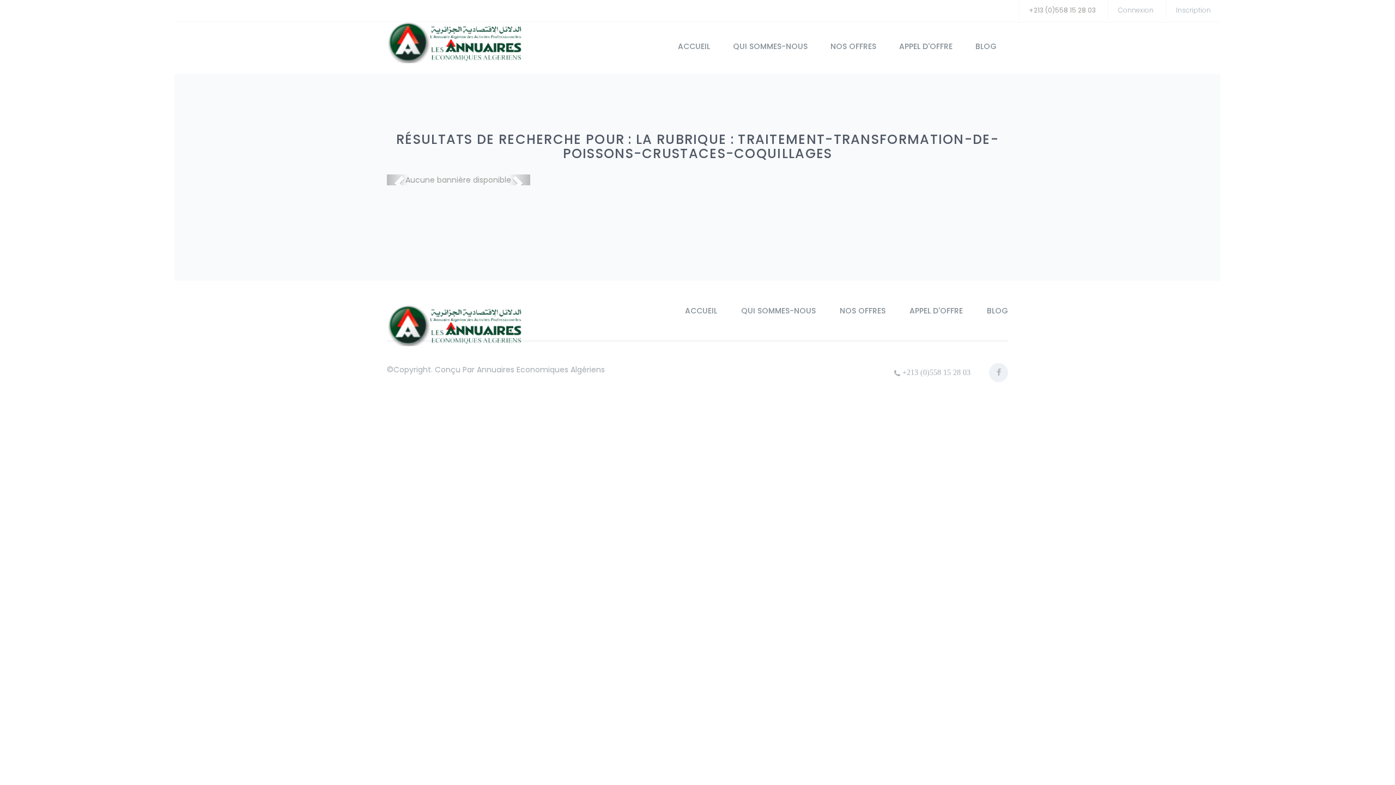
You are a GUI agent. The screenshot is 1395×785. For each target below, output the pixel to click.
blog (986, 46)
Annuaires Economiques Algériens (541, 369)
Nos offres (853, 46)
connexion (1136, 10)
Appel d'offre (926, 46)
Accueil (694, 46)
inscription (1193, 10)
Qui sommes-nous (770, 46)
